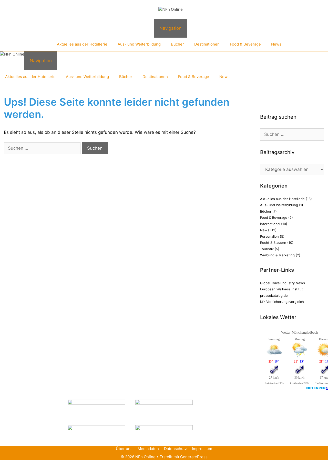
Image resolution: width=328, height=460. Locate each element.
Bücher (177, 44)
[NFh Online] (170, 10)
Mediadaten (148, 448)
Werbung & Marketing (277, 255)
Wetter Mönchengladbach (299, 332)
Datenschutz (175, 448)
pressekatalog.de (274, 295)
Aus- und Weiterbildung (139, 44)
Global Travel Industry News (282, 283)
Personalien (269, 236)
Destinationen (207, 44)
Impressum (202, 448)
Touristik (267, 249)
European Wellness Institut (281, 289)
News (276, 44)
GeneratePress (194, 456)
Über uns (124, 448)
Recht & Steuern (273, 242)
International (270, 224)
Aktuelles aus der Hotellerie (82, 44)
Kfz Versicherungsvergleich (282, 302)
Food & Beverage (245, 44)
